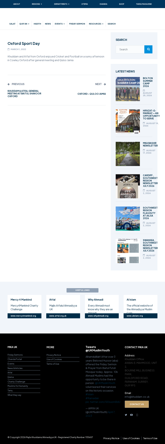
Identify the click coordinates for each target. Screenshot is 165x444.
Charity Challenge (16, 381)
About (16, 4)
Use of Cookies (54, 359)
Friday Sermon (77, 24)
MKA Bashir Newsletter (150, 144)
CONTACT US (137, 404)
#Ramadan (92, 398)
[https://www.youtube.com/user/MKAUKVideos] (131, 414)
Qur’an (23, 24)
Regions (36, 4)
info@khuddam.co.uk (137, 396)
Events (59, 24)
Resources (95, 24)
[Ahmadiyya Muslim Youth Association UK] (27, 16)
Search (112, 24)
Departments (60, 4)
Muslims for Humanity (18, 386)
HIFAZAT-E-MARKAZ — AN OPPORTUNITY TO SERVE (151, 114)
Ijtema (85, 4)
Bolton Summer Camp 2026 (148, 82)
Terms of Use (53, 364)
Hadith (37, 24)
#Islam (90, 394)
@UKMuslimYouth (105, 382)
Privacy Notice (54, 355)
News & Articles (15, 368)
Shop (121, 4)
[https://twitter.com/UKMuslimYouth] (126, 414)
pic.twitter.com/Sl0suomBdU (103, 401)
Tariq (10, 390)
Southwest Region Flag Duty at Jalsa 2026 (150, 213)
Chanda (103, 4)
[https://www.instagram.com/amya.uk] (137, 414)
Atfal (10, 372)
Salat (12, 24)
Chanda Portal (15, 359)
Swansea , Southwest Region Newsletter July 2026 (150, 245)
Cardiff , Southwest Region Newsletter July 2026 (150, 180)
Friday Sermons (15, 354)
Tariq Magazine (144, 4)
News (48, 24)
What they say (14, 395)
